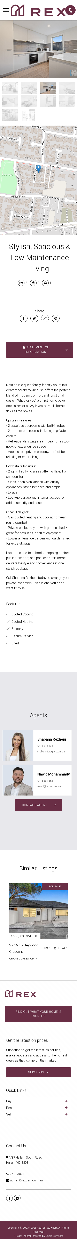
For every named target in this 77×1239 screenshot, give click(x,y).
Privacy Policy (22, 1235)
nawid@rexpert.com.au (49, 786)
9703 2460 (16, 1174)
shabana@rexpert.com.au (51, 751)
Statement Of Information (37, 349)
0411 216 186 (45, 745)
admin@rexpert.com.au (26, 1180)
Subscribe (36, 1072)
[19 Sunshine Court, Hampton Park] (38, 49)
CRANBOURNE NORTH (23, 958)
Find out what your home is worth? (38, 1014)
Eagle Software (54, 1235)
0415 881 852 (45, 780)
